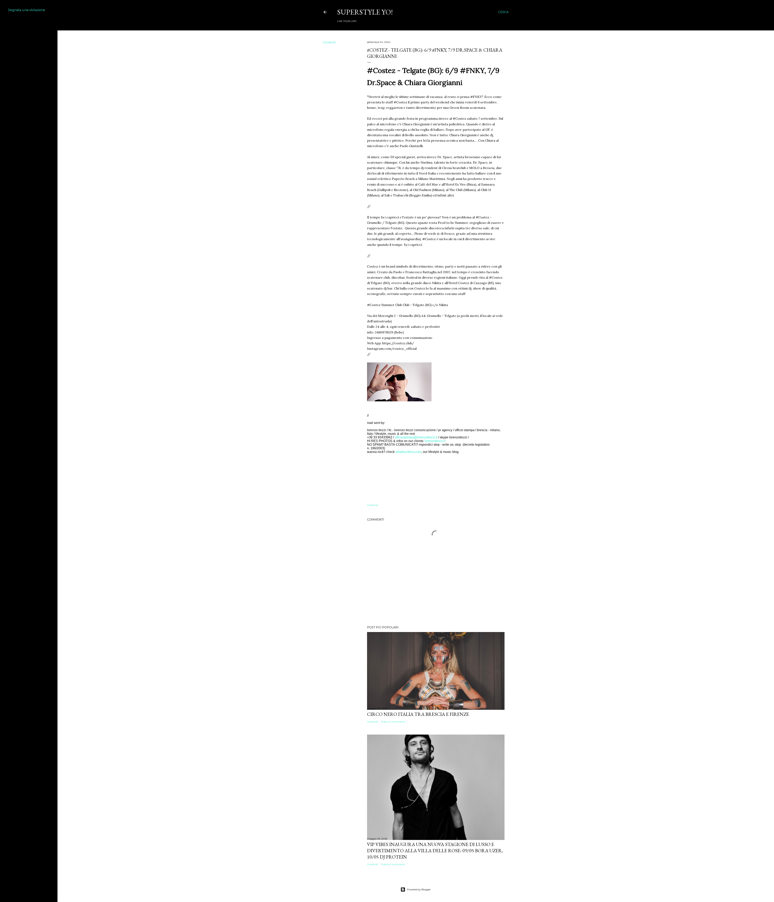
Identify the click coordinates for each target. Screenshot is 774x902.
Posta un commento (393, 721)
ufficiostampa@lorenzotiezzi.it (416, 437)
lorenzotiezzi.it (435, 441)
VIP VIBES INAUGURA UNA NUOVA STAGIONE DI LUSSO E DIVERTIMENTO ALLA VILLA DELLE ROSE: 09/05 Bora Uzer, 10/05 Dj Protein (435, 850)
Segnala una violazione (26, 10)
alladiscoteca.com (408, 452)
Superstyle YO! (365, 12)
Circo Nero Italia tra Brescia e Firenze (418, 714)
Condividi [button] (329, 42)
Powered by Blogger (419, 889)
